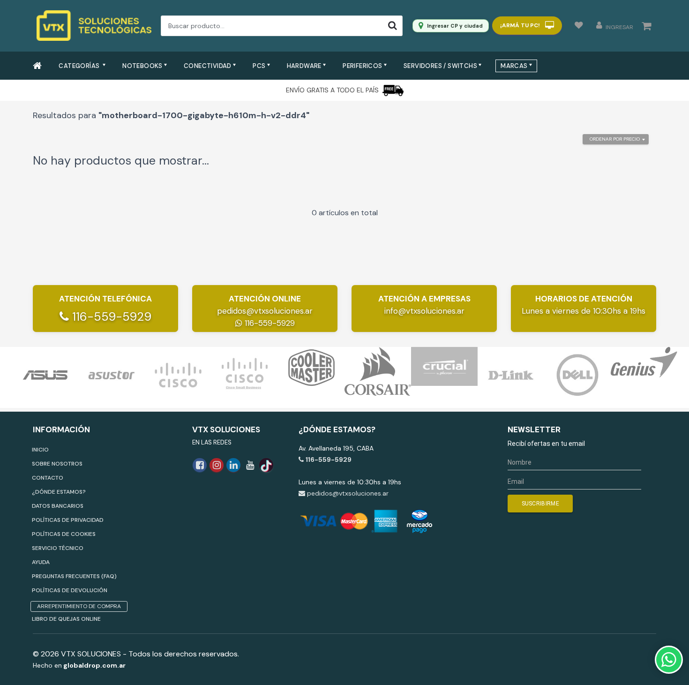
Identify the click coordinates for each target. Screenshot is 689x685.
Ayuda (41, 562)
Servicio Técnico (57, 548)
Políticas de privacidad (68, 520)
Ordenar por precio (615, 139)
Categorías (80, 66)
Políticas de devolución (69, 590)
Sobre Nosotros (57, 463)
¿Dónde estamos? (59, 492)
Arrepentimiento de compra (79, 606)
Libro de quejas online (66, 619)
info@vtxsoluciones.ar (424, 311)
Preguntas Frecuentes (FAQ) (74, 576)
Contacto (47, 478)
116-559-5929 (110, 316)
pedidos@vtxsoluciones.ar (265, 311)
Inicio (40, 449)
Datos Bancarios (57, 506)
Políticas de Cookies (64, 534)
